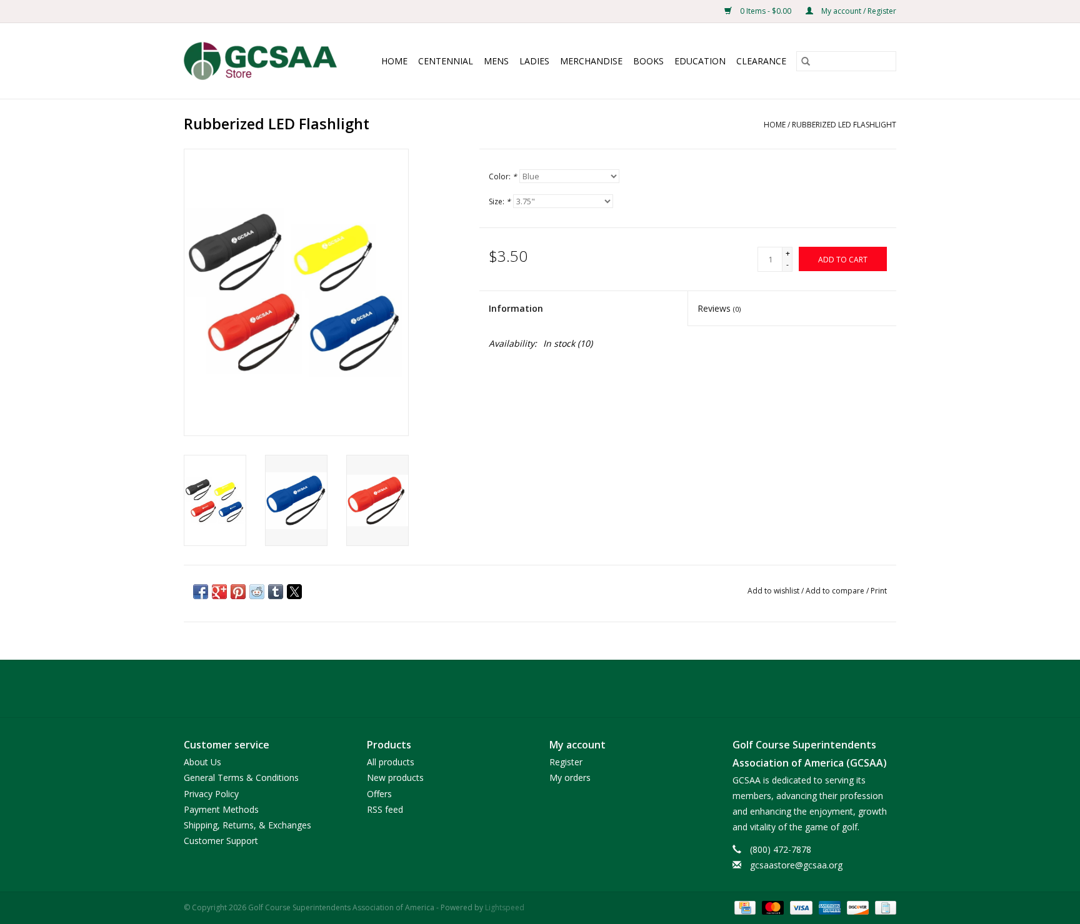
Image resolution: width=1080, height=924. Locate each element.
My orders (570, 777)
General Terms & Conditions (241, 777)
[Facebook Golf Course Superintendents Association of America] (518, 688)
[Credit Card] (744, 907)
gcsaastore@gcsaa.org (796, 865)
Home (394, 61)
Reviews (719, 308)
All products (390, 762)
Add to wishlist (774, 590)
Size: (500, 201)
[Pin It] (238, 591)
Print (879, 590)
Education (700, 61)
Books (648, 61)
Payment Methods (221, 809)
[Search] (805, 61)
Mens (496, 61)
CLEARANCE (761, 61)
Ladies (534, 61)
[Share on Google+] (219, 591)
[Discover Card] (856, 907)
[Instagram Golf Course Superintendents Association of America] (562, 688)
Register (565, 762)
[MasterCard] (772, 907)
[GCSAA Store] (265, 61)
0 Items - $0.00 (765, 11)
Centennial (445, 61)
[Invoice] (883, 907)
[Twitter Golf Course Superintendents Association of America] (540, 688)
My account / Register (857, 11)
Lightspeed (504, 907)
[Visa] (800, 907)
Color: (503, 176)
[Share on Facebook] (200, 591)
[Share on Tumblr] (275, 591)
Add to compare (836, 590)
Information (516, 308)
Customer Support (221, 841)
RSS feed (385, 809)
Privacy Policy (211, 794)
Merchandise (591, 61)
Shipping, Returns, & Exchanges (247, 825)
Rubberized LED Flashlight (844, 124)
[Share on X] (294, 591)
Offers (379, 794)
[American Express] (828, 907)
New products (395, 777)
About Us (202, 762)
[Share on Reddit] (256, 591)
